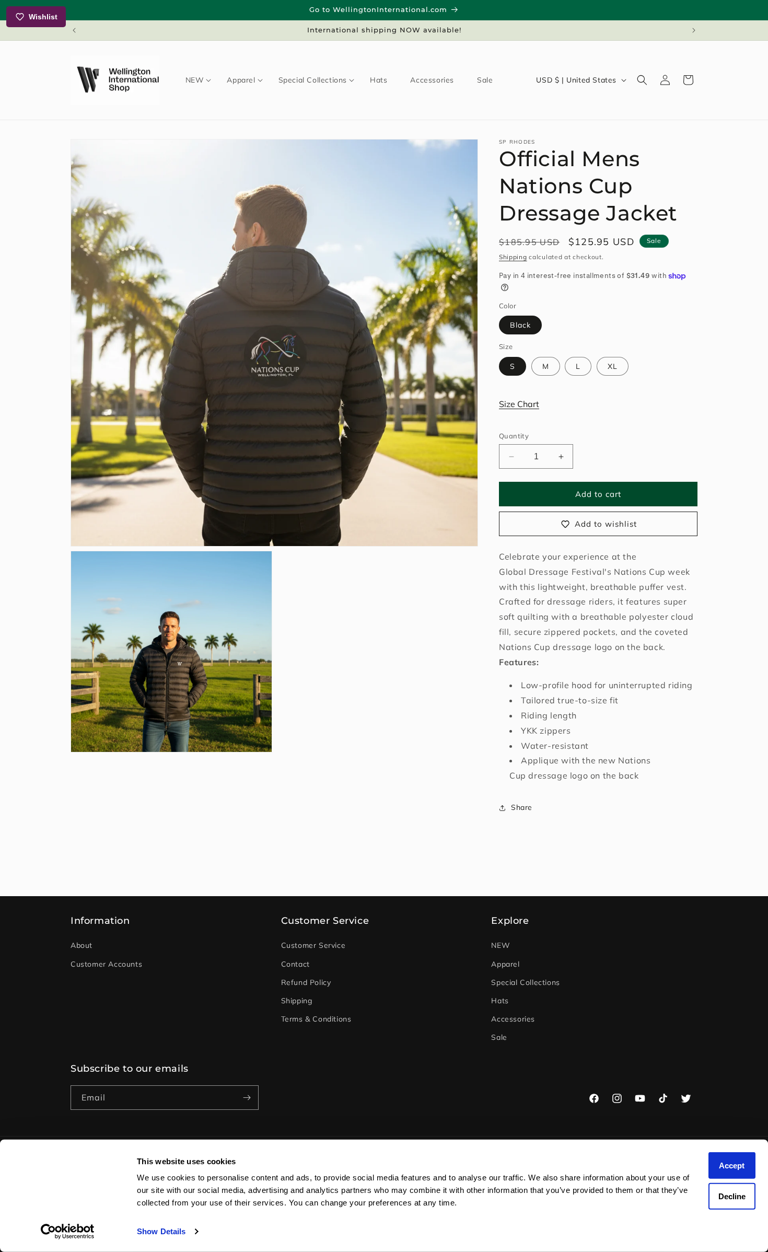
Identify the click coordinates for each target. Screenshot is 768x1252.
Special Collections (525, 982)
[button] (195, 80)
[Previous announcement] (74, 30)
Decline (732, 1195)
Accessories (513, 1019)
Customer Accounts (106, 964)
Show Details (161, 1231)
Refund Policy (306, 982)
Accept (731, 1165)
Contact (295, 964)
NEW (500, 945)
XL (613, 366)
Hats (499, 1000)
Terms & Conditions (316, 1019)
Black (520, 325)
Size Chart (519, 404)
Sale (499, 1037)
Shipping (513, 257)
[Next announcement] (693, 30)
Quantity (514, 436)
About (81, 945)
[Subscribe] (246, 1097)
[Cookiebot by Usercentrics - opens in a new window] (67, 1231)
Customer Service (313, 945)
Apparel (505, 964)
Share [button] (521, 808)
